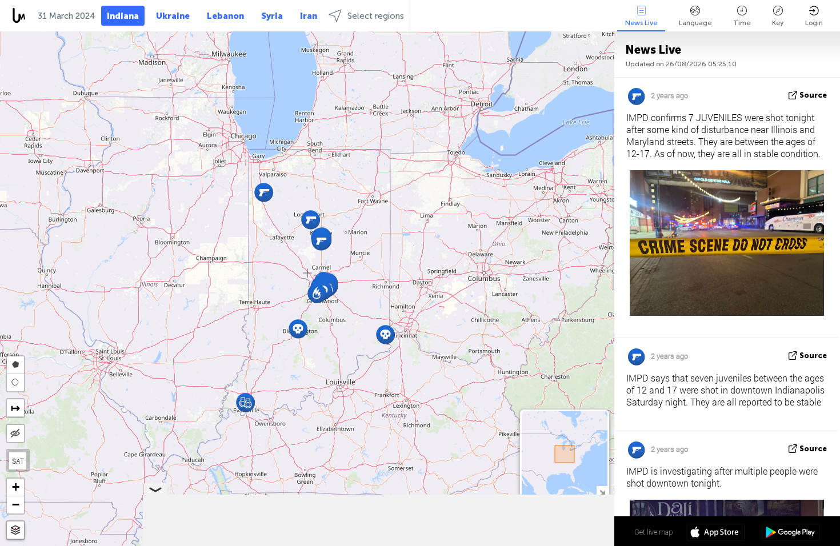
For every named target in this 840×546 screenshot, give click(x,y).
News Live (641, 23)
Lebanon (225, 16)
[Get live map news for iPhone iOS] (716, 533)
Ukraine (173, 16)
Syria (272, 16)
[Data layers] (15, 530)
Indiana (123, 16)
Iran (308, 16)
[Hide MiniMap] (602, 491)
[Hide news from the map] (15, 433)
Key (777, 23)
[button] (245, 402)
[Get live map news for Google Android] (790, 533)
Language (695, 23)
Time (741, 23)
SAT (18, 460)
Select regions (375, 16)
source (813, 95)
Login (814, 23)
